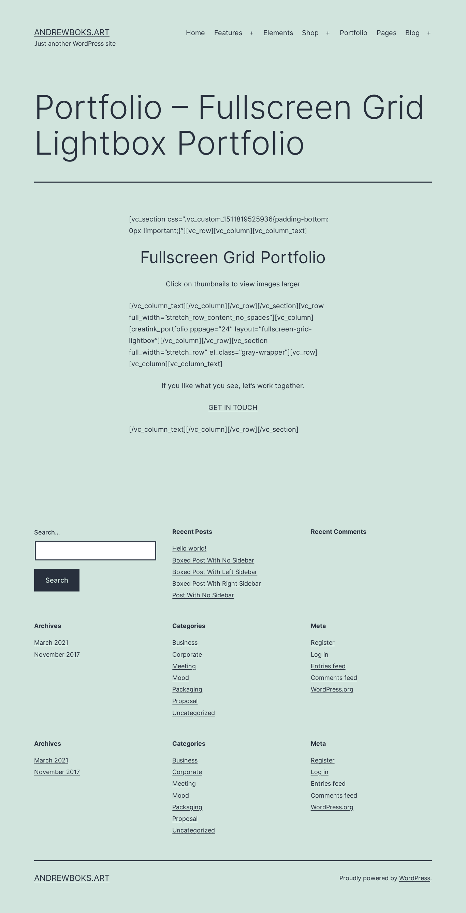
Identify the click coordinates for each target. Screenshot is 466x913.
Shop (310, 33)
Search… (47, 532)
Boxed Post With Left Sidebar (214, 571)
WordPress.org (332, 689)
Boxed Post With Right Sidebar (216, 583)
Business (185, 642)
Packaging (187, 689)
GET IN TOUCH (233, 407)
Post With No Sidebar (203, 595)
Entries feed (328, 666)
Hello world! (189, 548)
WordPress (414, 878)
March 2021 (51, 642)
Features (228, 33)
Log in (320, 654)
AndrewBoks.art (72, 32)
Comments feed (334, 677)
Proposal (185, 700)
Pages (386, 33)
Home (195, 33)
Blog (412, 33)
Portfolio (353, 33)
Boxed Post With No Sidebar (213, 560)
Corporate (187, 654)
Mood (180, 677)
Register (323, 642)
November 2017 (57, 654)
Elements (278, 33)
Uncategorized (193, 712)
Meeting (184, 666)
